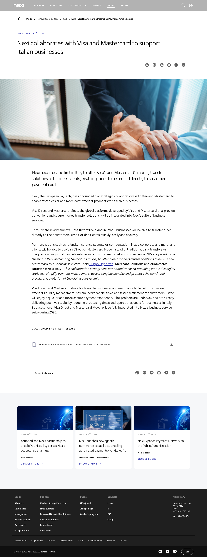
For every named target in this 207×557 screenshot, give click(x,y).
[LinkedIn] (175, 552)
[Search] (183, 5)
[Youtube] (160, 552)
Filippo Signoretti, (101, 264)
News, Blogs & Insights (47, 18)
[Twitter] (167, 552)
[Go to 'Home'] (19, 18)
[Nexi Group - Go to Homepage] (19, 5)
